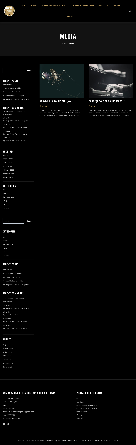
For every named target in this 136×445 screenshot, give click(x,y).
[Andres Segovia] (9, 11)
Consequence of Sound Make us (107, 101)
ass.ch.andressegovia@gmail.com (20, 412)
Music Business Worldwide (13, 88)
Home (23, 5)
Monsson (6, 131)
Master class (104, 5)
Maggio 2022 (8, 159)
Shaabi (5, 193)
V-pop (5, 201)
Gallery (117, 5)
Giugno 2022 (8, 155)
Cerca (5, 66)
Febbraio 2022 (8, 170)
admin (5, 118)
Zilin (4, 204)
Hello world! (7, 84)
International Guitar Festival (53, 5)
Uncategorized (8, 197)
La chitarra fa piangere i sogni (82, 5)
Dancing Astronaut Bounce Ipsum (16, 99)
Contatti (70, 16)
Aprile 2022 (7, 162)
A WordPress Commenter (13, 111)
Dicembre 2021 (9, 174)
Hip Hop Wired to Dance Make (15, 127)
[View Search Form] (130, 11)
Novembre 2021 (9, 177)
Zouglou (6, 208)
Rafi (4, 189)
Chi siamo (34, 5)
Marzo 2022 (7, 166)
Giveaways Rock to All (11, 92)
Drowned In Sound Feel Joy (55, 101)
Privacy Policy (15, 418)
